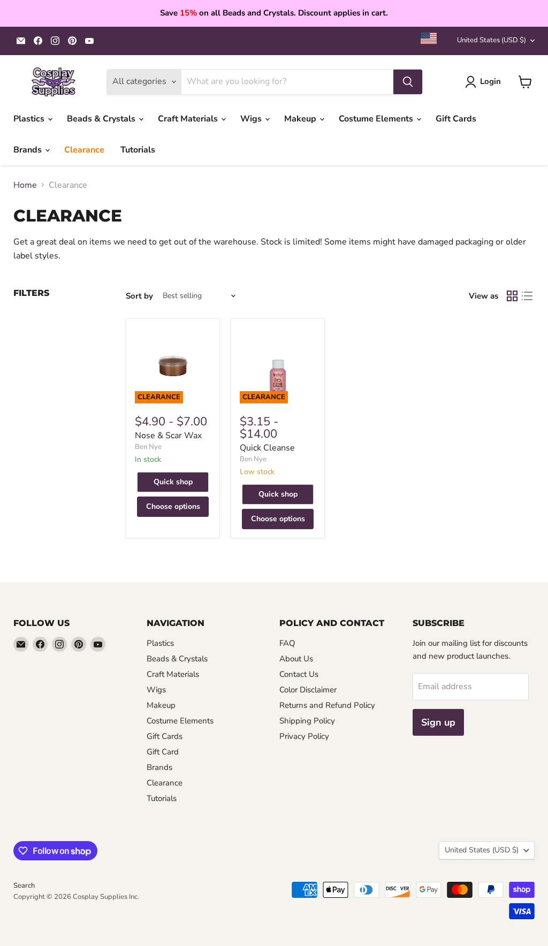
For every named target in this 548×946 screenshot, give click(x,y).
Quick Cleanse (267, 448)
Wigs (252, 119)
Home (25, 185)
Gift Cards (456, 119)
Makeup (301, 119)
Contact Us (298, 674)
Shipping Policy (307, 720)
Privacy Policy (304, 736)
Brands (28, 150)
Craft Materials (189, 119)
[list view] (527, 295)
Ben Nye (148, 447)
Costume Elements (377, 119)
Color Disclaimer (308, 689)
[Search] (407, 82)
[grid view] (512, 295)
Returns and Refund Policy (327, 705)
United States (491, 40)
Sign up (438, 722)
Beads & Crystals (102, 119)
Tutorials (137, 150)
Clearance (84, 150)
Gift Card (163, 751)
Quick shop (173, 482)
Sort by (139, 296)
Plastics (30, 119)
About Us (296, 658)
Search (24, 885)
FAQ (287, 643)
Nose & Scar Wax (168, 435)
